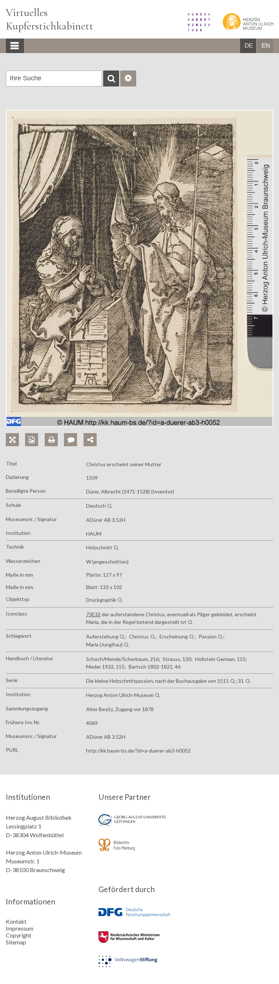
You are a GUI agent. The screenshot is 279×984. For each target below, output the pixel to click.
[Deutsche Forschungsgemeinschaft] (139, 918)
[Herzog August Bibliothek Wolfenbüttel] (193, 28)
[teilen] (90, 439)
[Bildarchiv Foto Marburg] (139, 850)
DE (248, 45)
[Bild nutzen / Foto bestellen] (31, 439)
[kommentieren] (70, 439)
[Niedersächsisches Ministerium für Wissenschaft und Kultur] (139, 942)
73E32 (93, 614)
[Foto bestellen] (34, 431)
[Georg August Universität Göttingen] (139, 825)
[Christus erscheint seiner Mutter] (139, 424)
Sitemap (16, 942)
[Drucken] (54, 431)
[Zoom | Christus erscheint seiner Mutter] (15, 431)
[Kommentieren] (73, 431)
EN (266, 45)
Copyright (18, 935)
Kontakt (16, 921)
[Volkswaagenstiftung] (139, 966)
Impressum (19, 928)
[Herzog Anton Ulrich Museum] (242, 28)
